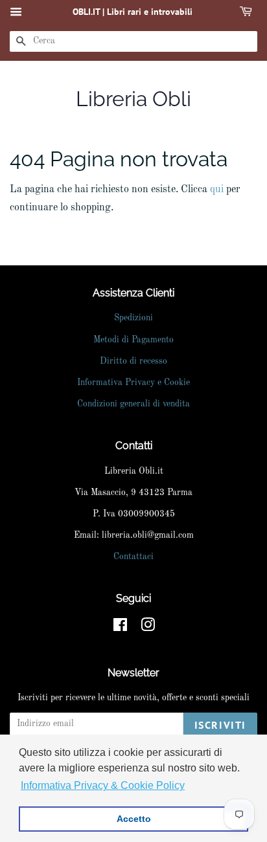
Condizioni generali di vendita (133, 404)
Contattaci (133, 557)
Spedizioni (133, 318)
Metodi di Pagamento (133, 340)
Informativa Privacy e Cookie (133, 383)
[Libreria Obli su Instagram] (148, 628)
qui (217, 189)
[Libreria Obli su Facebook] (120, 628)
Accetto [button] (134, 819)
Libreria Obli (133, 99)
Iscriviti (220, 724)
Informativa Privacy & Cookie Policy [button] (103, 785)
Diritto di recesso (133, 361)
